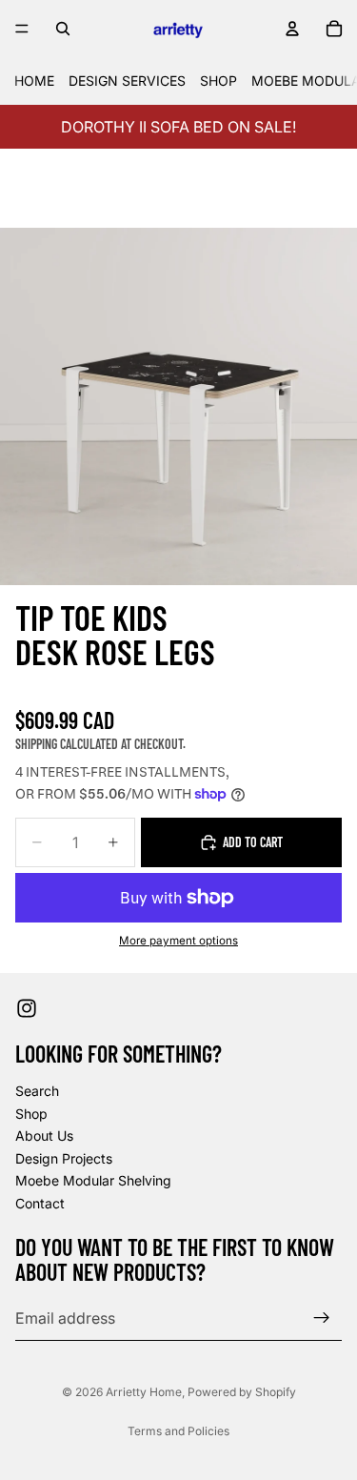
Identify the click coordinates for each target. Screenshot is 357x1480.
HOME (34, 80)
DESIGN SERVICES (127, 80)
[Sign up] (322, 1318)
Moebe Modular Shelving (93, 1181)
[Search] (63, 29)
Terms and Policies (178, 1431)
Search (37, 1091)
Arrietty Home (144, 1392)
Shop (31, 1113)
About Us (44, 1135)
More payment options (178, 940)
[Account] (292, 29)
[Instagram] (26, 1008)
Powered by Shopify (242, 1392)
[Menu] (22, 29)
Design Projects (63, 1158)
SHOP (218, 80)
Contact (40, 1203)
